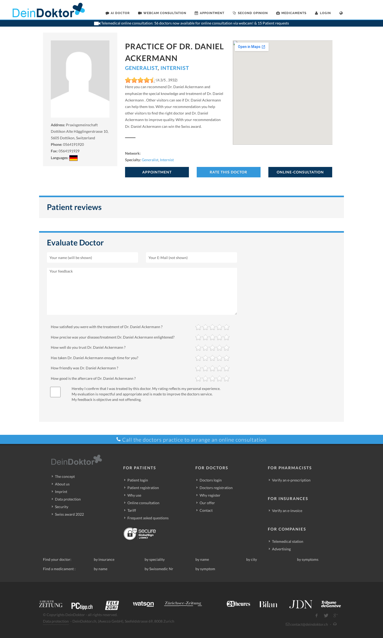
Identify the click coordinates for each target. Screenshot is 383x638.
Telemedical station (287, 541)
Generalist (141, 68)
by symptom (205, 569)
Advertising (281, 549)
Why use (134, 495)
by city (251, 559)
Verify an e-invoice (287, 510)
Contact (206, 510)
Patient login (137, 480)
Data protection (68, 499)
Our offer (207, 503)
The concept (65, 476)
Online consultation (143, 503)
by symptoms (307, 559)
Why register (210, 495)
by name (202, 559)
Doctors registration (216, 487)
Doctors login (211, 480)
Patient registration (143, 487)
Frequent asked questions (148, 518)
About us (62, 484)
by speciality (155, 559)
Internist (174, 68)
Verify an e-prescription (291, 480)
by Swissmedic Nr (159, 569)
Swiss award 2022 (69, 514)
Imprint (61, 491)
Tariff (131, 510)
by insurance (104, 559)
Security (61, 506)
